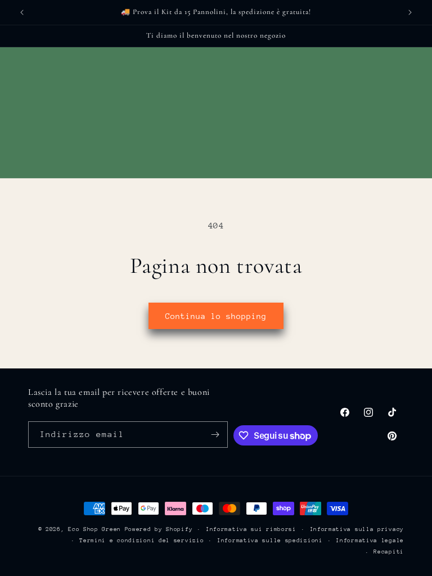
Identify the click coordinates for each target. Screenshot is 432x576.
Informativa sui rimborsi (251, 529)
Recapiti (389, 551)
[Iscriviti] (214, 434)
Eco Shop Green (96, 529)
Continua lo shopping (216, 316)
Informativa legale (370, 540)
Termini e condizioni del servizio (141, 540)
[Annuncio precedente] (22, 12)
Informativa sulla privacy (357, 529)
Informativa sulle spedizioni (270, 540)
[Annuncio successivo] (410, 12)
